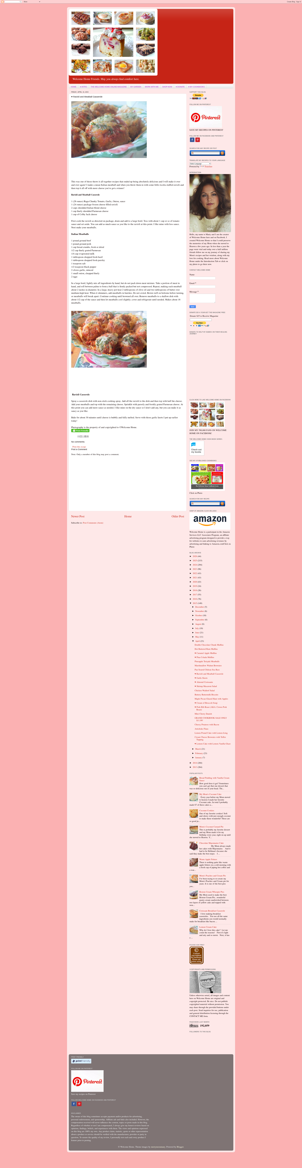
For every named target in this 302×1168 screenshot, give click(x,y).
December (200, 606)
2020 (195, 581)
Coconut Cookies (206, 810)
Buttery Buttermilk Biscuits (206, 694)
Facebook (192, 140)
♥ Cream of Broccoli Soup (206, 702)
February (199, 753)
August (198, 623)
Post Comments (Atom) (93, 522)
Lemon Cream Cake (208, 926)
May (197, 636)
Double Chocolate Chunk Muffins (209, 644)
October (199, 615)
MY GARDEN (135, 87)
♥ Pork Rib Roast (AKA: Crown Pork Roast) (211, 708)
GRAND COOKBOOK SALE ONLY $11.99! (211, 719)
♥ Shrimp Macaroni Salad (206, 686)
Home (128, 516)
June (197, 632)
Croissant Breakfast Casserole (212, 910)
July (197, 628)
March (198, 748)
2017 (195, 594)
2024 (195, 564)
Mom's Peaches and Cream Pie (212, 875)
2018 (195, 590)
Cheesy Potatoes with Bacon (207, 724)
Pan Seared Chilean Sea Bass (207, 669)
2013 (195, 767)
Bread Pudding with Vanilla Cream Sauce (214, 779)
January (198, 757)
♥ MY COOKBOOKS (196, 87)
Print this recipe (79, 446)
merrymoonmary (158, 1146)
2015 (195, 603)
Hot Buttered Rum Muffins (206, 648)
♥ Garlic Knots (201, 677)
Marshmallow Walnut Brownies (208, 665)
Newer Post (77, 516)
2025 (195, 560)
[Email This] (79, 436)
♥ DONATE (180, 87)
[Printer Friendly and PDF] (80, 431)
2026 (195, 556)
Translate (208, 166)
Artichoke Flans (201, 728)
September (200, 619)
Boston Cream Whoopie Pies (211, 891)
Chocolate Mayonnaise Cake (211, 842)
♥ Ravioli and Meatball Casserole (209, 673)
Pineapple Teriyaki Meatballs (207, 661)
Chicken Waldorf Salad (205, 690)
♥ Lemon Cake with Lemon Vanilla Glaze (213, 743)
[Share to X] (83, 436)
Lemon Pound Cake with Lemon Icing (211, 732)
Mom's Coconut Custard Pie (211, 826)
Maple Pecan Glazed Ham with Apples (211, 698)
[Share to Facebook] (85, 436)
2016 (195, 598)
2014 (195, 762)
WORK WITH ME (152, 87)
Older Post (178, 516)
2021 (195, 577)
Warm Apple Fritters (208, 859)
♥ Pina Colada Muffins (204, 657)
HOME (73, 87)
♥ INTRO (83, 87)
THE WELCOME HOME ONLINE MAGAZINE (109, 87)
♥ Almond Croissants (204, 682)
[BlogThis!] (81, 436)
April (197, 641)
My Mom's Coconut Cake (210, 794)
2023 (195, 569)
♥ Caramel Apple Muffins (206, 653)
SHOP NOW (167, 87)
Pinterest (197, 140)
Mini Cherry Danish (203, 713)
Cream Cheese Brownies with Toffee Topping (210, 738)
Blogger (180, 1146)
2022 (195, 573)
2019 (195, 586)
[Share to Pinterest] (87, 436)
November (200, 611)
